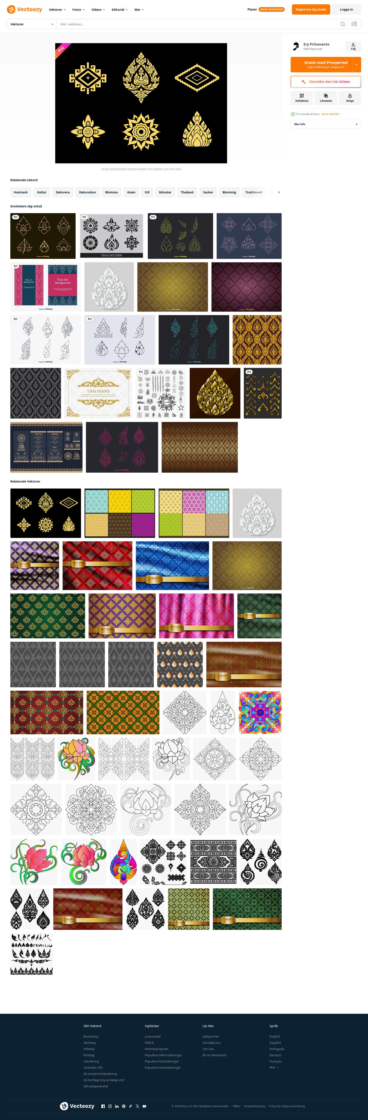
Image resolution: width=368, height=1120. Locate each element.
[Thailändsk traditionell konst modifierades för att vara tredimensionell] (215, 393)
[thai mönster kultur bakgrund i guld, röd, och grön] (46, 712)
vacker (208, 192)
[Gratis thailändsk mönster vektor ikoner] (119, 339)
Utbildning (91, 1061)
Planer (252, 9)
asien (131, 192)
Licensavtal (153, 1036)
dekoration (87, 192)
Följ (353, 49)
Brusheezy (91, 1036)
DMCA (149, 1043)
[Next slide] (275, 192)
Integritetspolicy (254, 1106)
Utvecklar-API (93, 1067)
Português (277, 1049)
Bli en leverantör (214, 1055)
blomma (111, 192)
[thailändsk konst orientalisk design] (184, 712)
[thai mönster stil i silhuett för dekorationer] (30, 909)
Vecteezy (90, 1043)
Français (276, 1061)
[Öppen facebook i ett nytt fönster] (103, 1106)
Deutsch (275, 1055)
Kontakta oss (212, 1043)
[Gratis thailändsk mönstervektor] (43, 236)
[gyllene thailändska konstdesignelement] (263, 393)
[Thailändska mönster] (194, 513)
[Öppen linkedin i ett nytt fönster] (117, 1106)
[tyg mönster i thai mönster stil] (213, 862)
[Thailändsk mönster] (111, 236)
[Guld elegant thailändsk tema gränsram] (98, 393)
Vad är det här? (330, 114)
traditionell (254, 192)
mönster (165, 192)
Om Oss (208, 1049)
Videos (96, 10)
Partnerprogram (156, 1049)
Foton (76, 10)
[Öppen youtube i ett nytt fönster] (144, 1106)
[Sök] (342, 24)
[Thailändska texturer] (119, 513)
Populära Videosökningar (163, 1067)
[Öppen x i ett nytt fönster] (137, 1106)
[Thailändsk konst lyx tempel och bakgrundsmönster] (200, 447)
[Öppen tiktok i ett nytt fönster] (130, 1106)
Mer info (299, 124)
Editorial (118, 10)
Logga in (346, 9)
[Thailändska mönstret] (246, 287)
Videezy (89, 1049)
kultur (41, 192)
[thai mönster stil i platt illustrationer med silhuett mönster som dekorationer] (261, 862)
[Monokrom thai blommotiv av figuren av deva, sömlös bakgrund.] (35, 393)
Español (275, 1043)
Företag (89, 1055)
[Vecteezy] (24, 9)
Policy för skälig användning (287, 1106)
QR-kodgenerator (96, 1086)
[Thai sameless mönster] (172, 287)
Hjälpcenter (211, 1036)
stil (147, 192)
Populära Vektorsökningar (163, 1055)
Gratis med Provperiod (326, 64)
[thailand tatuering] (161, 393)
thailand (187, 192)
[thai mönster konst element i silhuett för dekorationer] (31, 954)
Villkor (237, 1106)
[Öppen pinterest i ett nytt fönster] (123, 1106)
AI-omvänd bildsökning (100, 1074)
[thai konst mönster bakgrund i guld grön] (47, 615)
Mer (137, 10)
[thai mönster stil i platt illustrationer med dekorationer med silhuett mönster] (163, 862)
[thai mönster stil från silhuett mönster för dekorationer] (145, 909)
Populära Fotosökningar (162, 1061)
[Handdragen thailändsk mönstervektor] (180, 236)
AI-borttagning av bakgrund (104, 1080)
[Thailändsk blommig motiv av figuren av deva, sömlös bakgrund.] (257, 339)
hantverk (21, 192)
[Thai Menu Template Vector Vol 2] (46, 447)
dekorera (63, 192)
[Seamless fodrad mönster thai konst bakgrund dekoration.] (33, 664)
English (275, 1036)
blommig (229, 192)
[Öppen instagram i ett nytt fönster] (110, 1106)
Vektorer (55, 10)
